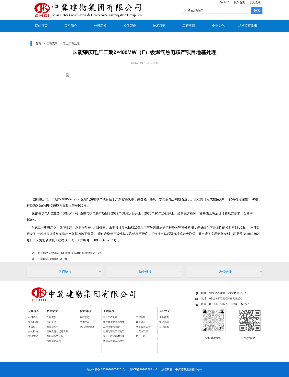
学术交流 (84, 322)
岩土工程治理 (71, 43)
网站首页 (41, 25)
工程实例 (188, 25)
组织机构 (33, 322)
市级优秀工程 (54, 341)
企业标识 (164, 317)
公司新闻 (100, 25)
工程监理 (140, 317)
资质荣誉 (129, 25)
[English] (224, 2)
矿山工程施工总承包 (113, 341)
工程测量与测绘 (111, 326)
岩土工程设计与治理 (113, 336)
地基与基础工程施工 (113, 331)
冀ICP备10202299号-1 (143, 369)
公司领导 (33, 317)
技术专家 (33, 336)
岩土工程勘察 (110, 317)
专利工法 (51, 322)
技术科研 (159, 25)
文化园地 (164, 326)
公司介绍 (33, 311)
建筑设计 (140, 322)
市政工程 (140, 336)
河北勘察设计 (87, 326)
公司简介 (70, 25)
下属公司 (33, 326)
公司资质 (51, 317)
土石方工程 (142, 331)
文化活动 (164, 322)
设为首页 (239, 2)
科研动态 (84, 317)
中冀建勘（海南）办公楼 (53, 258)
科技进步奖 (53, 326)
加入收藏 (254, 2)
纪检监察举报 (247, 25)
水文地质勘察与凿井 (113, 322)
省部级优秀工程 (55, 336)
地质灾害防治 (143, 326)
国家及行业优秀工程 (57, 331)
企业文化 (218, 25)
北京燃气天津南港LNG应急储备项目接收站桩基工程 (69, 253)
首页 (38, 43)
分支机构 (33, 331)
